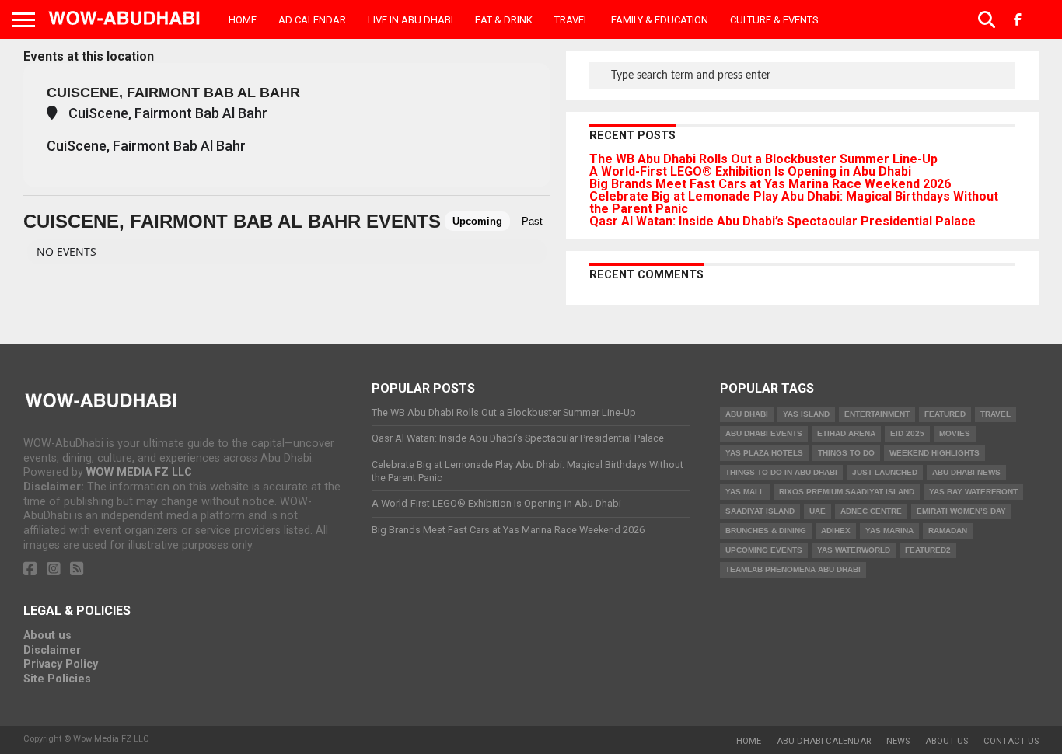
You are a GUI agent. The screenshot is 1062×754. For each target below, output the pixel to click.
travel (995, 414)
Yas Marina (889, 530)
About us (47, 635)
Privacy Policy (60, 664)
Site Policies (57, 679)
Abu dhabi (746, 414)
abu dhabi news (966, 472)
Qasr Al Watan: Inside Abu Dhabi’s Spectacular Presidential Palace (782, 221)
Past (532, 221)
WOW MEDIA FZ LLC (139, 472)
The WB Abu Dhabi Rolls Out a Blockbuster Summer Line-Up (763, 159)
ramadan (947, 530)
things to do (846, 453)
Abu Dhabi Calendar (824, 741)
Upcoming (477, 221)
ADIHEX (836, 530)
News (898, 741)
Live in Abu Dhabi (410, 20)
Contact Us (1011, 741)
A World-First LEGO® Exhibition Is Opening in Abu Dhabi (750, 171)
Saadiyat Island (760, 511)
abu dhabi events (763, 433)
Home (243, 20)
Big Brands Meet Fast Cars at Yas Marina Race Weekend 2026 (770, 183)
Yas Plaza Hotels (764, 453)
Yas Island (806, 414)
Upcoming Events (763, 550)
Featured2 (928, 550)
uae (817, 511)
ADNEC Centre (871, 511)
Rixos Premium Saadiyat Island (846, 491)
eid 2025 (907, 433)
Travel (571, 20)
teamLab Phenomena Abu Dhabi (793, 569)
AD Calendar (312, 20)
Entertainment (877, 414)
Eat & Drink (504, 20)
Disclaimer (52, 650)
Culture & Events (774, 20)
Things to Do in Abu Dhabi (781, 472)
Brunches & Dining (765, 530)
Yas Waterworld (853, 550)
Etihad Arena (846, 433)
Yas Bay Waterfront (973, 491)
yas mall (744, 491)
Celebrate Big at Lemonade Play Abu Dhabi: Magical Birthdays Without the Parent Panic (793, 202)
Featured (945, 414)
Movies (954, 433)
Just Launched (884, 472)
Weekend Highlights (934, 453)
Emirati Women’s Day (961, 511)
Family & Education (659, 20)
